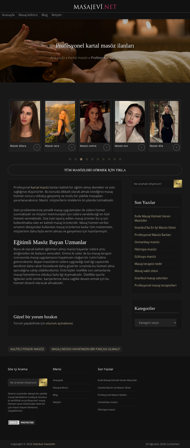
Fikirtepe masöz (145, 249)
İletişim (57, 15)
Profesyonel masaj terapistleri (155, 285)
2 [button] (75, 159)
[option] (25, 127)
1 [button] (70, 159)
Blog (45, 15)
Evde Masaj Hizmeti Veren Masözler (117, 380)
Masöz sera (52, 146)
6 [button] (98, 159)
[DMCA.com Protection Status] (22, 422)
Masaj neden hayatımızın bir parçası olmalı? (86, 349)
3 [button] (81, 159)
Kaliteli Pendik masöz (27, 349)
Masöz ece (121, 146)
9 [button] (114, 159)
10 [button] (120, 159)
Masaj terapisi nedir (148, 264)
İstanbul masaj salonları (151, 278)
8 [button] (109, 159)
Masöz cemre (88, 146)
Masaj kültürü (28, 15)
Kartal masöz (78, 57)
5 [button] (92, 159)
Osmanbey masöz (147, 242)
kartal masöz (40, 187)
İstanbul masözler (44, 444)
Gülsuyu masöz (145, 256)
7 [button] (103, 159)
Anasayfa (8, 15)
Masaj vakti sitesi (146, 271)
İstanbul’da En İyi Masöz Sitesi (155, 227)
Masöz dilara (18, 146)
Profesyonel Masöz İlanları (153, 235)
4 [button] (87, 159)
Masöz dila (156, 146)
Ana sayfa (57, 57)
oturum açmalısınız (59, 323)
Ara (178, 183)
